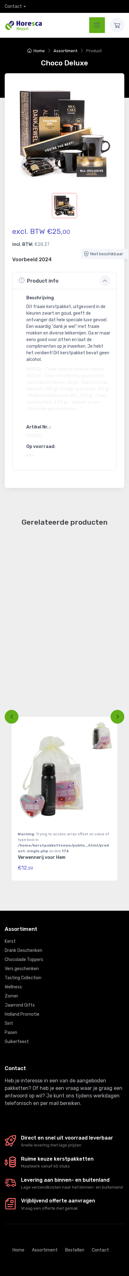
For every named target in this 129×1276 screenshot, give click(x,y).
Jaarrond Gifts (20, 1005)
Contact (13, 6)
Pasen (11, 1032)
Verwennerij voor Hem (41, 857)
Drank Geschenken (23, 950)
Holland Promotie (22, 1014)
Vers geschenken (22, 968)
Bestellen (74, 1250)
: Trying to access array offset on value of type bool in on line (63, 842)
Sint (9, 1023)
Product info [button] (43, 281)
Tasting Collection (23, 977)
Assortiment (65, 50)
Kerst (10, 941)
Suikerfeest (17, 1041)
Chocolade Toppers (24, 959)
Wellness (13, 987)
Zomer (11, 996)
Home (39, 50)
